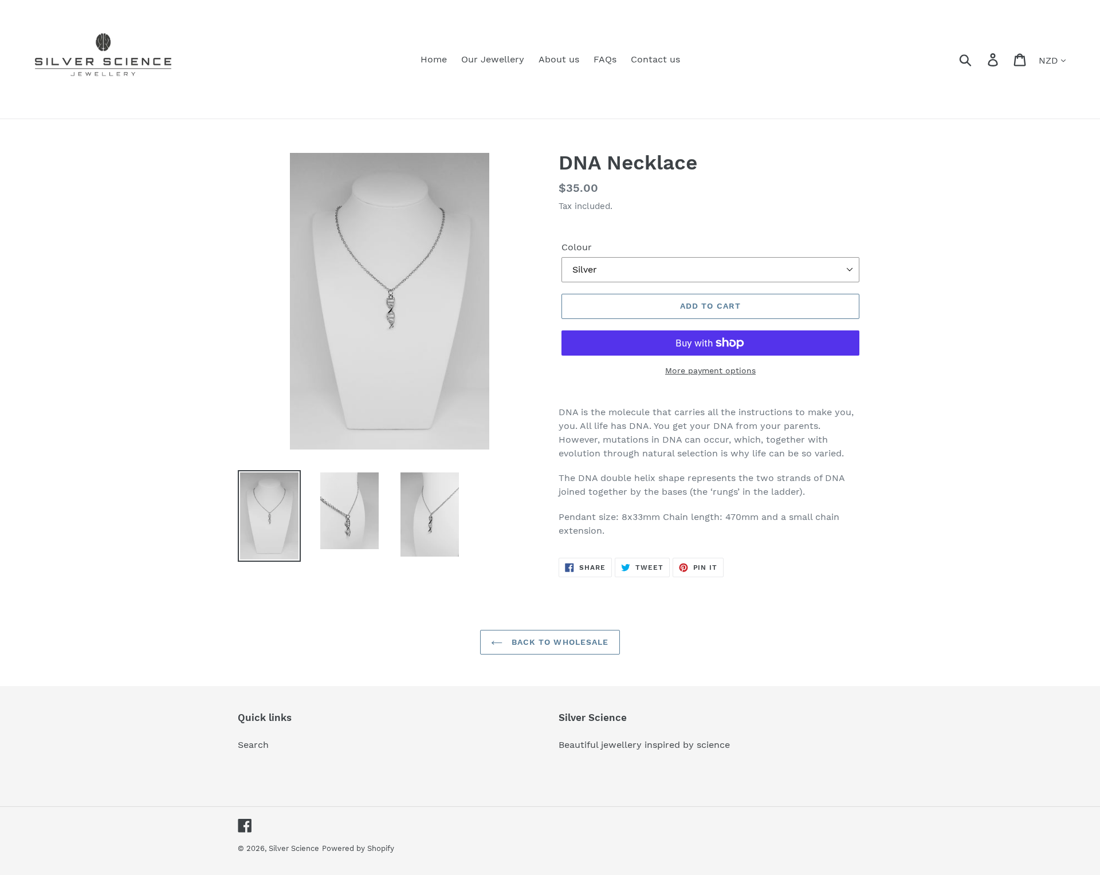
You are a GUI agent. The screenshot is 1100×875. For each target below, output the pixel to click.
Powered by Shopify (358, 848)
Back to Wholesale (558, 642)
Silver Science (294, 848)
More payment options (710, 370)
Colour (576, 247)
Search (253, 744)
